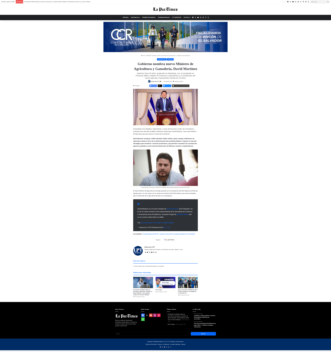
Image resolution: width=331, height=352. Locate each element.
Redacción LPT (155, 81)
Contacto (183, 344)
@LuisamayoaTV (147, 223)
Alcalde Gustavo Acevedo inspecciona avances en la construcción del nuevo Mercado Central (47, 1)
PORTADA (126, 17)
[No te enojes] (165, 282)
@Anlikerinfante (182, 214)
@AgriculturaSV (173, 209)
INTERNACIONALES (164, 17)
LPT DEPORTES (176, 17)
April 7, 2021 (166, 227)
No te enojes (159, 289)
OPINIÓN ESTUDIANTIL (149, 17)
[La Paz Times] (165, 9)
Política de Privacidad (151, 344)
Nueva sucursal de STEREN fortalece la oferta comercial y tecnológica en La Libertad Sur (187, 291)
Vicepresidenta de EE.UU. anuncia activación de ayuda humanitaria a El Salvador (168, 234)
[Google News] (169, 240)
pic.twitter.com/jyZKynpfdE (164, 223)
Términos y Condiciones (163, 344)
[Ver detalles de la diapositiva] (165, 37)
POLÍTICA (186, 17)
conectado (147, 266)
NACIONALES (135, 17)
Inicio (143, 55)
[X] (150, 252)
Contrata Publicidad (175, 344)
